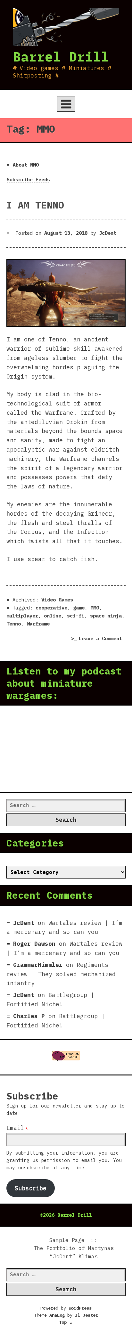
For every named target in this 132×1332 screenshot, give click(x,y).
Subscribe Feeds (28, 179)
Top (66, 1322)
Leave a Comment (102, 639)
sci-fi (75, 615)
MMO (94, 607)
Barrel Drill (61, 56)
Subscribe (30, 1188)
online (52, 615)
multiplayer (22, 615)
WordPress (80, 1308)
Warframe (38, 623)
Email (15, 1128)
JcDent (107, 233)
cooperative (51, 607)
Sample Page (67, 1240)
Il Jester (86, 1315)
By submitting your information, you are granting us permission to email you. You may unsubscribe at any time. (64, 1160)
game (79, 607)
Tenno (13, 623)
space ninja (106, 615)
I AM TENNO (35, 205)
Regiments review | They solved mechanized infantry (61, 974)
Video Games (57, 599)
